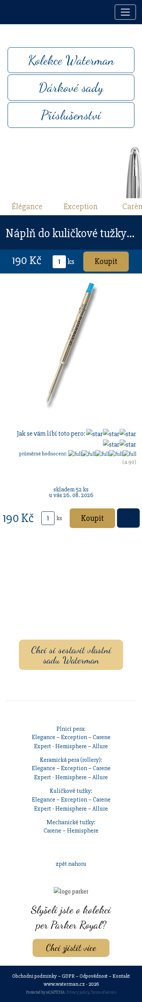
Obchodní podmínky (34, 976)
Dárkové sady (71, 87)
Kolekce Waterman (71, 60)
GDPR (68, 976)
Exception (81, 206)
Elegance (43, 737)
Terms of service (103, 992)
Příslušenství (71, 115)
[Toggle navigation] (125, 12)
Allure (100, 746)
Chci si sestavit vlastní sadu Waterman (71, 655)
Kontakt (121, 976)
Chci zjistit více (71, 947)
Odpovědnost (94, 976)
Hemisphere (71, 746)
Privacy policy (78, 992)
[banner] (14, 12)
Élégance (27, 206)
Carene (102, 737)
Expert (42, 746)
